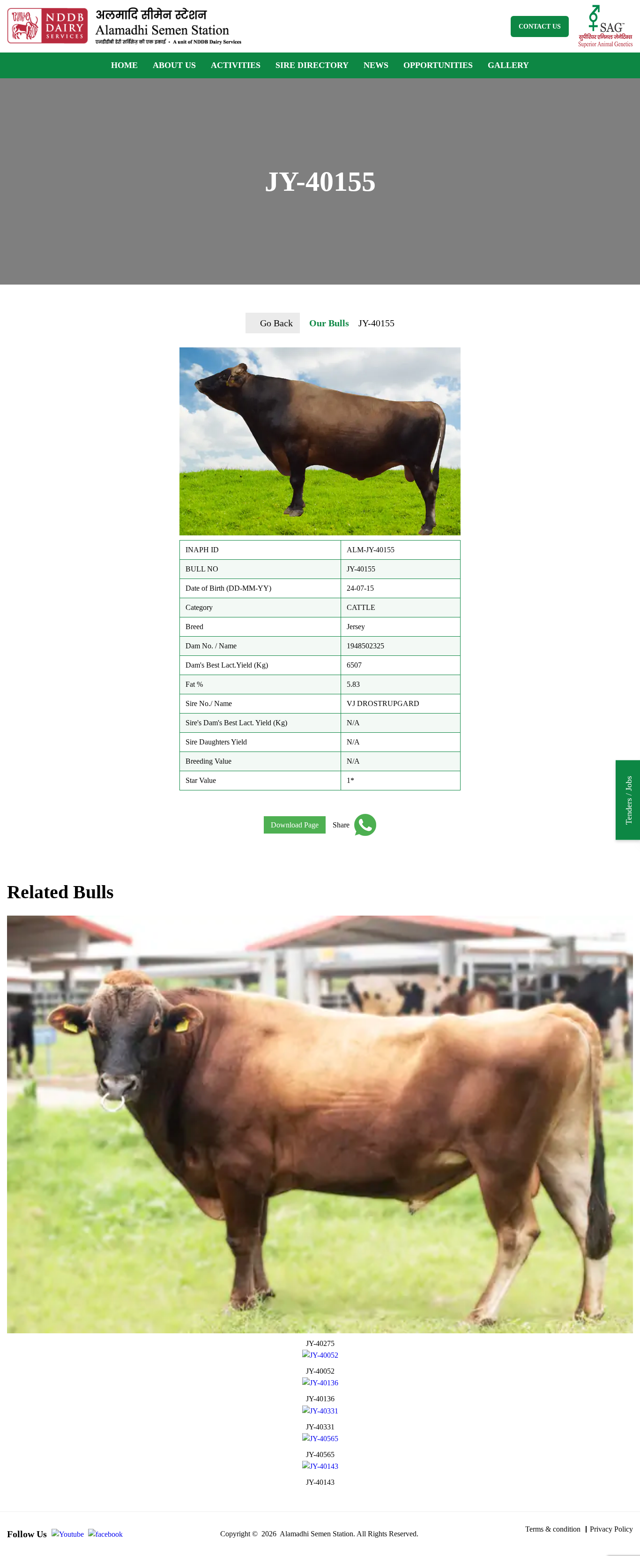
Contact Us (540, 26)
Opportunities (438, 65)
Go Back (276, 323)
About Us (174, 65)
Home (124, 65)
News (376, 65)
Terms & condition (552, 1529)
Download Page (295, 825)
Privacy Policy (611, 1529)
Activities (235, 65)
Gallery (508, 65)
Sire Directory (312, 65)
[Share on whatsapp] (363, 825)
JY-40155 (376, 323)
